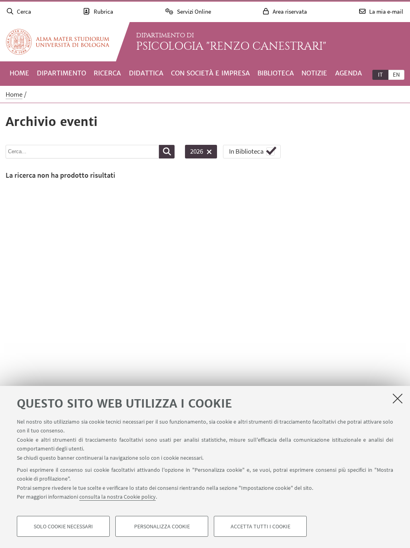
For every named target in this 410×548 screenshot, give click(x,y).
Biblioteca (275, 73)
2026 (194, 152)
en (396, 74)
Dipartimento (61, 73)
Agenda (348, 73)
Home (19, 73)
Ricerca (107, 73)
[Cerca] (167, 151)
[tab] (380, 74)
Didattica (146, 73)
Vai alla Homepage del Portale (58, 42)
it (380, 74)
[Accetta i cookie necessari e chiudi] (397, 398)
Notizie (314, 73)
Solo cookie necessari (63, 526)
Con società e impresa (210, 73)
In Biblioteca (246, 151)
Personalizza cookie (162, 526)
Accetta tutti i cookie (260, 526)
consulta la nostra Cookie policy (117, 496)
